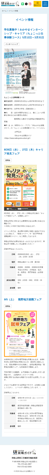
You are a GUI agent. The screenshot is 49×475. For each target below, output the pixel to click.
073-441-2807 (26, 464)
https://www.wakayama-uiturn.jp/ (17, 138)
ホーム (4, 11)
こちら (16, 249)
